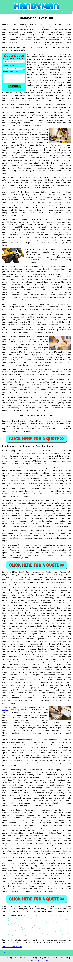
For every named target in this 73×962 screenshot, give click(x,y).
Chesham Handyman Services (20, 934)
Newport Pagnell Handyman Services (44, 934)
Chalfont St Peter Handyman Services (38, 932)
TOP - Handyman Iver (12, 947)
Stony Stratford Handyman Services (29, 936)
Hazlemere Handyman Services (60, 930)
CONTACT (47, 12)
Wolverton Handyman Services (45, 922)
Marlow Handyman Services (60, 928)
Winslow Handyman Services (27, 926)
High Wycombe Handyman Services (13, 930)
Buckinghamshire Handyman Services (36, 916)
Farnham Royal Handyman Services (51, 926)
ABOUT (41, 12)
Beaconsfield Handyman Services (37, 928)
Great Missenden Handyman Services (48, 924)
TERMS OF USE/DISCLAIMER (61, 12)
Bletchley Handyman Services (21, 924)
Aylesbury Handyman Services (20, 918)
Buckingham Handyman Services (37, 930)
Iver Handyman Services (25, 922)
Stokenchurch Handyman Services (22, 920)
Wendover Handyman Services (12, 932)
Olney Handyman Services (42, 918)
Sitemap (5, 952)
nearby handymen (52, 733)
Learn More (39, 960)
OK (47, 960)
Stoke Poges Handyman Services (47, 920)
